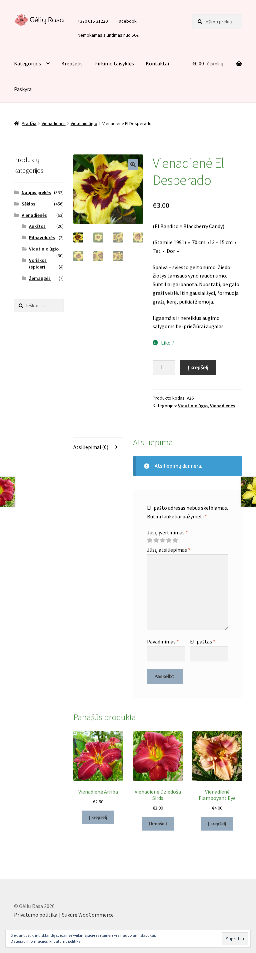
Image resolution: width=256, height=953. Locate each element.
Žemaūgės (40, 278)
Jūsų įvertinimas (167, 532)
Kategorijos (27, 63)
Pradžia (29, 123)
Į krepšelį (198, 367)
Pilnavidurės (42, 237)
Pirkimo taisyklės (114, 63)
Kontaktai (157, 63)
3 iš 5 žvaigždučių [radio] (162, 540)
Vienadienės (54, 123)
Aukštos (37, 226)
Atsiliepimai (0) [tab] (90, 447)
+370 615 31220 (93, 21)
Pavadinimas (163, 641)
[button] (133, 164)
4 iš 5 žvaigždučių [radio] (168, 540)
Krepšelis (72, 63)
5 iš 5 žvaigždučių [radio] (175, 540)
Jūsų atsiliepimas (168, 549)
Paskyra (23, 89)
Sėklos (28, 204)
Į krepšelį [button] (98, 817)
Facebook (127, 21)
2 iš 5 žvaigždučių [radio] (156, 540)
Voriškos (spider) (38, 263)
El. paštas (202, 641)
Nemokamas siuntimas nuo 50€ (108, 35)
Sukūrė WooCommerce (88, 914)
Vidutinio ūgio (84, 123)
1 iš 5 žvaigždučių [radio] (149, 540)
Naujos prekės (36, 192)
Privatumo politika (35, 914)
